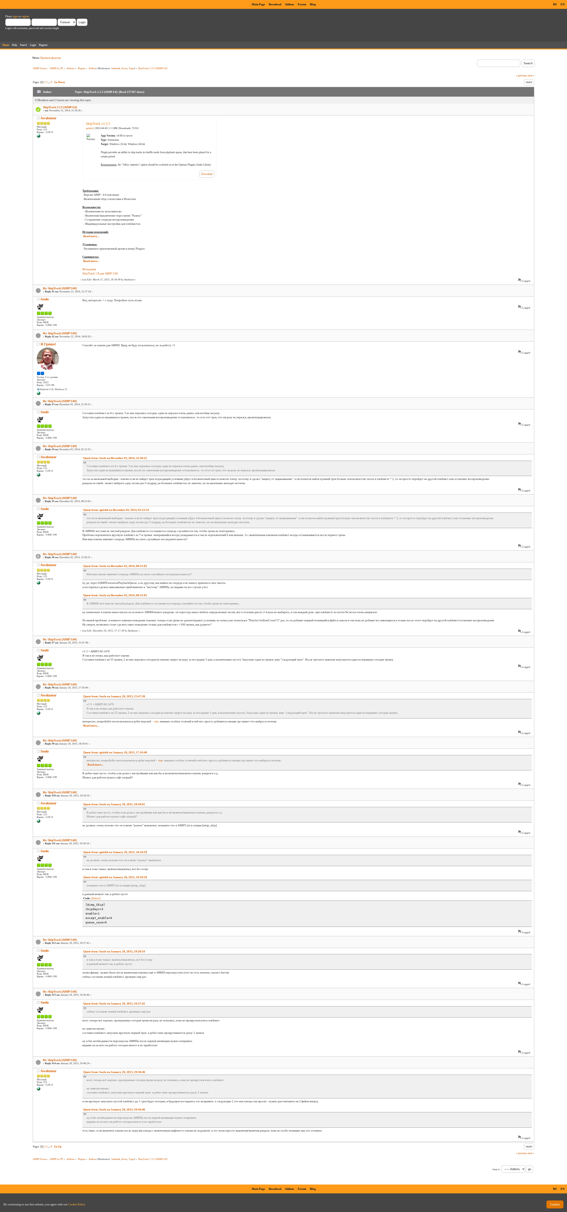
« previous (521, 75)
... (49, 82)
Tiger (131, 68)
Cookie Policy (76, 1204)
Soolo (124, 68)
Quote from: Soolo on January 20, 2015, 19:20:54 (114, 951)
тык (156, 721)
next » (531, 75)
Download (275, 4)
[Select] (95, 898)
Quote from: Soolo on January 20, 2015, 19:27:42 (114, 1003)
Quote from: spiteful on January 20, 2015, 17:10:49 (115, 752)
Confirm (555, 1204)
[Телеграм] (38, 394)
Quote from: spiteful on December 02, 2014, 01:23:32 (116, 510)
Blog (313, 4)
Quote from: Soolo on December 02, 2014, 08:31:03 (115, 566)
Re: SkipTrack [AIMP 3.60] (60, 288)
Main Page (258, 4)
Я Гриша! (48, 344)
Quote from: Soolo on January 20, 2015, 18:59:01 (114, 804)
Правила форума (50, 57)
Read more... (91, 236)
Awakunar (48, 118)
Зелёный (115, 68)
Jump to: (496, 1169)
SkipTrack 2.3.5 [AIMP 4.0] (60, 107)
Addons (289, 4)
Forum (302, 4)
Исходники (89, 269)
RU (555, 4)
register (25, 16)
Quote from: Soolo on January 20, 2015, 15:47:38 (114, 696)
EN (563, 4)
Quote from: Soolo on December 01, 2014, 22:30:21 (115, 458)
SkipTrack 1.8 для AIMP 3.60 (100, 273)
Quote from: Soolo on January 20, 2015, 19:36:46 (114, 1072)
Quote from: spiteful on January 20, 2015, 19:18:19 (115, 852)
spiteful (89, 128)
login (15, 16)
